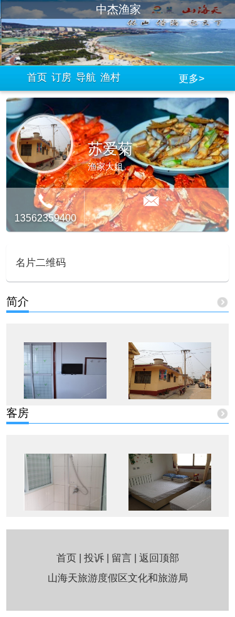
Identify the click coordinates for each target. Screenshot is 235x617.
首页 (37, 77)
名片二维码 (41, 262)
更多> (191, 78)
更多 (223, 303)
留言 (122, 558)
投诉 (94, 558)
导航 (86, 77)
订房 (61, 77)
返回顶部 (159, 558)
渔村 (110, 77)
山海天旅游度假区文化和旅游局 (118, 578)
